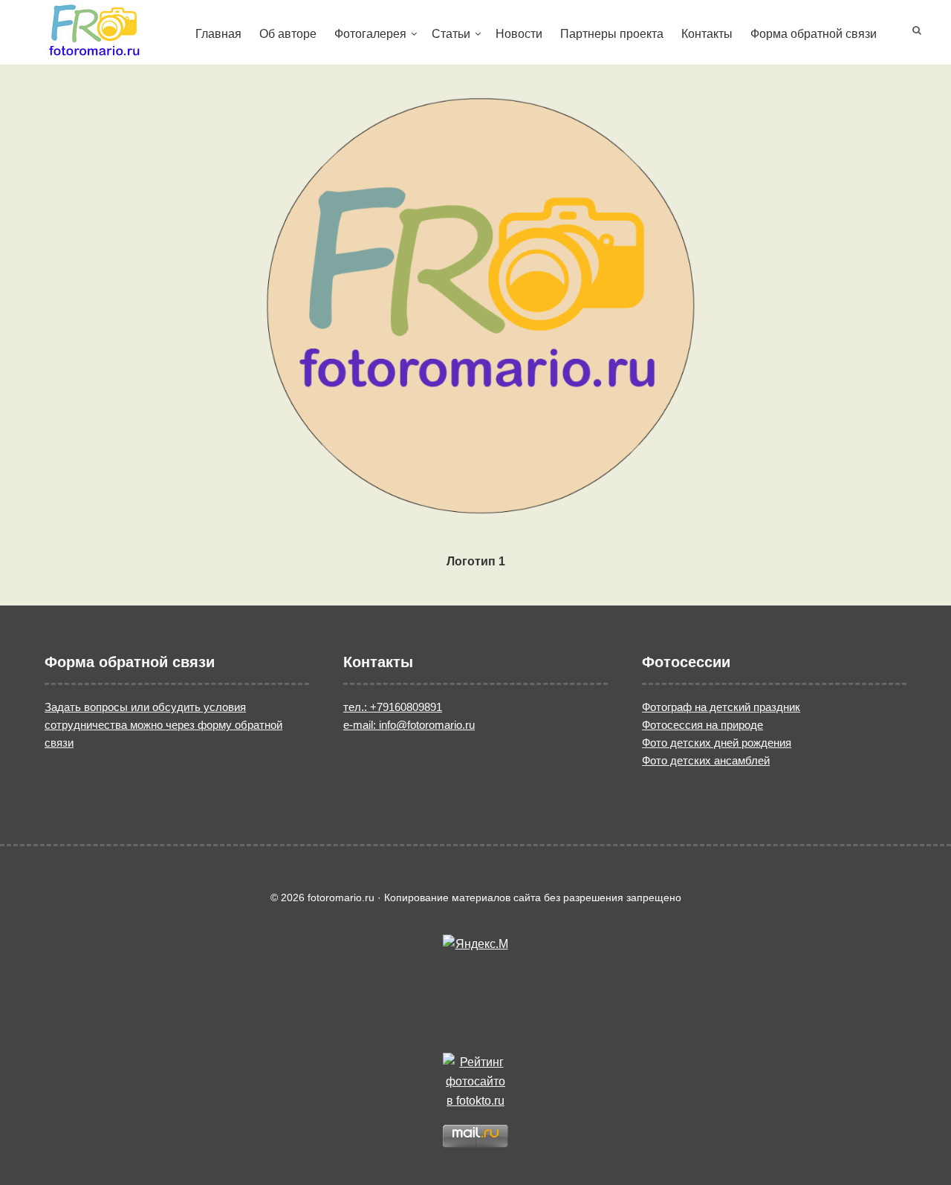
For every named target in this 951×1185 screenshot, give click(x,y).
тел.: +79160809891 (392, 707)
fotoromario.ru (94, 29)
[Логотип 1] (475, 301)
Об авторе (288, 33)
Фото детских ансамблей (706, 760)
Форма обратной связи (813, 33)
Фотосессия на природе (702, 724)
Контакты (707, 33)
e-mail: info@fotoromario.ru (409, 724)
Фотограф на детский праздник (721, 707)
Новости (519, 33)
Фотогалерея (370, 33)
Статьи (451, 33)
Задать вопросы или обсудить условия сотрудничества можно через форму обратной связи (163, 725)
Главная (218, 33)
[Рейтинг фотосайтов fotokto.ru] (475, 1081)
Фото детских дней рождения (716, 742)
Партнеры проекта (611, 33)
